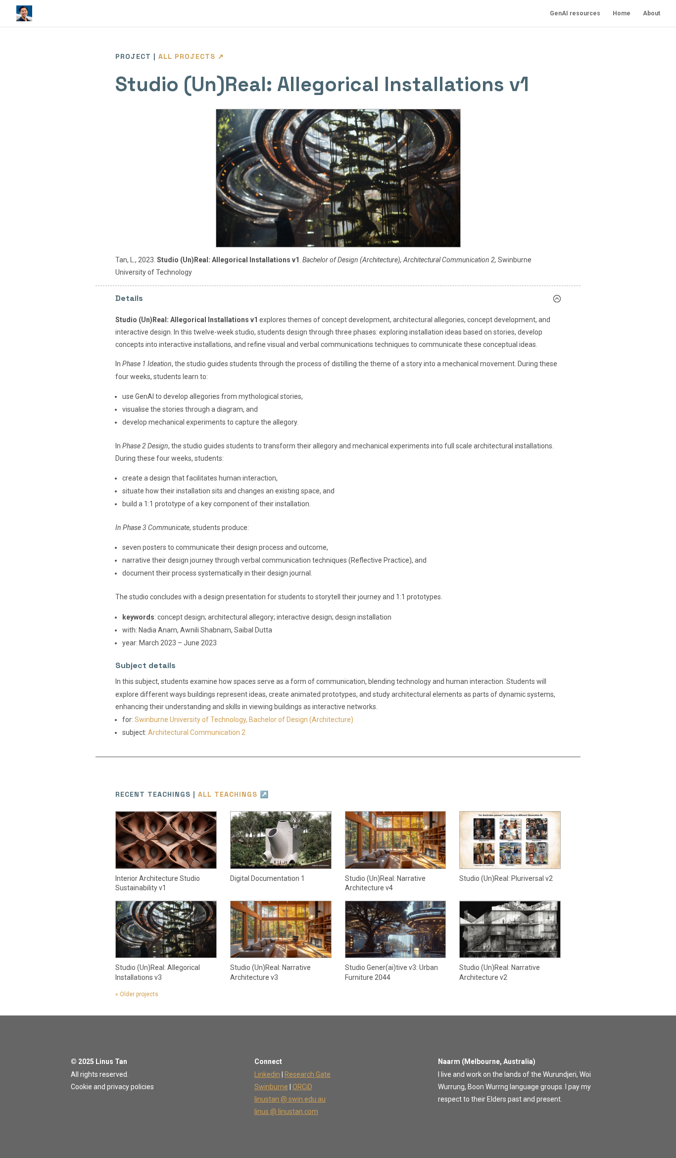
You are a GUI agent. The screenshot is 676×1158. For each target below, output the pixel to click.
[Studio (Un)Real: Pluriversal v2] (510, 839)
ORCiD (302, 1087)
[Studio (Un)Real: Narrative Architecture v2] (510, 929)
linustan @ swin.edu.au (290, 1099)
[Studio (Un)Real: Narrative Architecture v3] (281, 929)
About (651, 13)
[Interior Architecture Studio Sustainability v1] (166, 839)
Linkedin (267, 1074)
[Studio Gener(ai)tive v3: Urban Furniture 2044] (395, 929)
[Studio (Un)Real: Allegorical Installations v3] (166, 929)
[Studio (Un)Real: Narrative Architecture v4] (395, 839)
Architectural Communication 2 (196, 732)
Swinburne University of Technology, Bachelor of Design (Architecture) (244, 720)
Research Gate (308, 1074)
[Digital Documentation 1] (281, 839)
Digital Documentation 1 (267, 878)
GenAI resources (575, 13)
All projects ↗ (191, 56)
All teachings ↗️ (233, 794)
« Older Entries (135, 996)
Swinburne (271, 1087)
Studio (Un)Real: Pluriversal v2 (506, 878)
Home (621, 13)
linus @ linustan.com (286, 1111)
